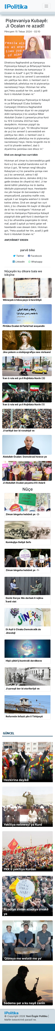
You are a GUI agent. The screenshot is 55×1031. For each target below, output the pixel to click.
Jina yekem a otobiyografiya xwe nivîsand (27, 352)
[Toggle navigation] (46, 6)
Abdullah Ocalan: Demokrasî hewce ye (25, 456)
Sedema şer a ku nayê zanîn (24, 1003)
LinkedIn (20, 261)
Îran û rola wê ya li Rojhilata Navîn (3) (24, 378)
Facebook (36, 255)
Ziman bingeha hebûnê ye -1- (23, 570)
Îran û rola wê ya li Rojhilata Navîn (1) (24, 404)
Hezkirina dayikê (16, 780)
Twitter (20, 255)
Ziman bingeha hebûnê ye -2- (23, 514)
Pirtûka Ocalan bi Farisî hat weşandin (24, 326)
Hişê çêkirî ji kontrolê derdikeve (24, 660)
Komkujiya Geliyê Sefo (18, 542)
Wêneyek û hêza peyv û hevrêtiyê (22, 299)
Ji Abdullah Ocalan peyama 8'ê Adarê (24, 482)
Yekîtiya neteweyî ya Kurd (23, 824)
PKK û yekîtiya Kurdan (20, 869)
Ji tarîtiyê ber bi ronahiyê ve (19, 430)
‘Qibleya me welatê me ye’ (23, 958)
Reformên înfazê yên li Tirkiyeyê (24, 716)
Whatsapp (36, 261)
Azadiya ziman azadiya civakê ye (26, 911)
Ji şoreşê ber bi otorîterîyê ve (23, 688)
